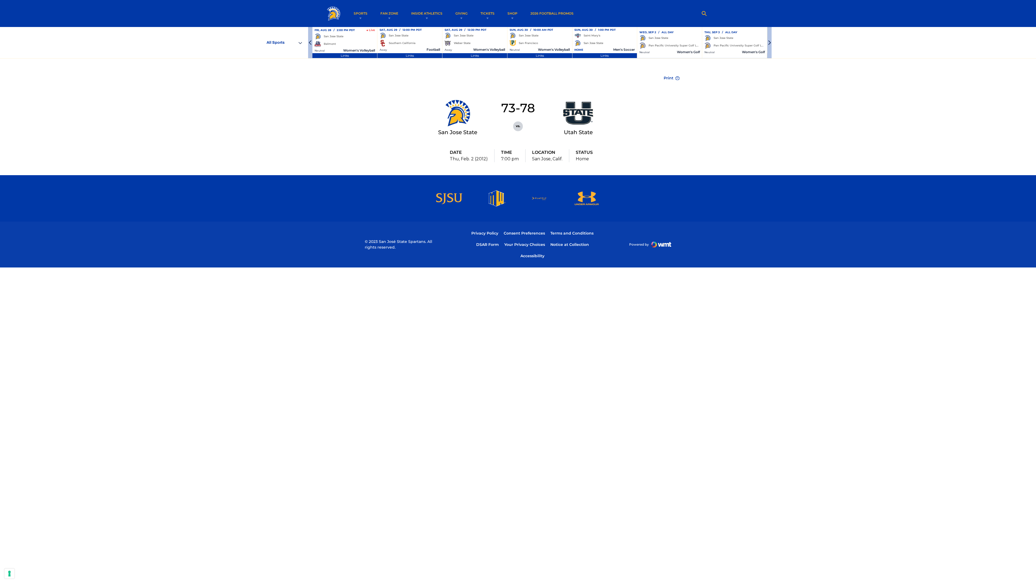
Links (345, 55)
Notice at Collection (569, 244)
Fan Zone (389, 13)
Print (668, 78)
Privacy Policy (484, 233)
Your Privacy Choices (524, 244)
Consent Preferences (524, 233)
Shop (512, 13)
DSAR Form (487, 244)
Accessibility (532, 255)
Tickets (487, 13)
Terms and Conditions (572, 233)
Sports (360, 13)
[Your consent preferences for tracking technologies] (9, 573)
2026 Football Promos (552, 13)
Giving (461, 13)
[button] (310, 42)
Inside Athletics (426, 13)
